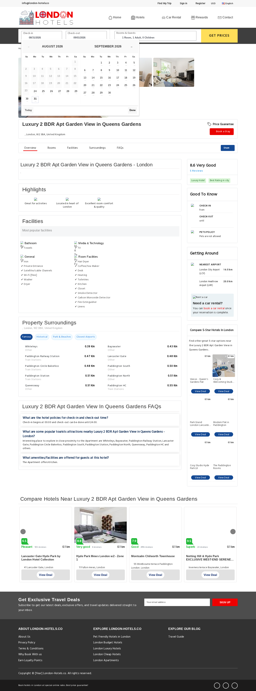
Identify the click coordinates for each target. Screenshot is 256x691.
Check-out (74, 33)
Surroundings (97, 148)
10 (117, 70)
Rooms (52, 148)
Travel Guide (176, 637)
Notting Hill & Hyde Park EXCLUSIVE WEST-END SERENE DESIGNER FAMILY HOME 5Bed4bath (208, 561)
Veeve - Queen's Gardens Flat (199, 380)
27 (59, 91)
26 (51, 91)
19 (134, 77)
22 (101, 85)
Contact (227, 17)
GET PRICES (219, 35)
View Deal (200, 391)
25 (43, 91)
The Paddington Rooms (222, 467)
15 (101, 77)
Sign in (183, 3)
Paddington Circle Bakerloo (46, 445)
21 (93, 85)
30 (27, 98)
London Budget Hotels (107, 642)
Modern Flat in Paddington (221, 424)
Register (200, 3)
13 (85, 77)
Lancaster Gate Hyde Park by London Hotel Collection (40, 557)
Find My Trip (164, 3)
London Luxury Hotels (107, 648)
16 (109, 77)
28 (68, 91)
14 (93, 77)
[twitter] (226, 686)
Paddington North (119, 445)
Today (28, 110)
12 (134, 70)
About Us (24, 637)
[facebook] (217, 686)
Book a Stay (223, 131)
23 (109, 85)
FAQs (120, 148)
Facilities (72, 148)
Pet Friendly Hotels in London (112, 637)
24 (35, 91)
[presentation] (23, 532)
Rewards (201, 17)
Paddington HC (155, 445)
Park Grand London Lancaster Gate (200, 424)
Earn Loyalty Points (30, 660)
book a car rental (214, 308)
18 (125, 77)
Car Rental (173, 17)
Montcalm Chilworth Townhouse (153, 556)
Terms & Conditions (31, 648)
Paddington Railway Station (145, 441)
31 (35, 98)
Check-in (28, 33)
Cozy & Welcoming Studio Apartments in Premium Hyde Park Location (223, 380)
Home (116, 17)
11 (126, 70)
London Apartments (106, 660)
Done (132, 110)
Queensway (138, 445)
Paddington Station (96, 445)
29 (76, 91)
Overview (30, 148)
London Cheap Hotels (107, 654)
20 (85, 85)
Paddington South (73, 445)
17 (117, 77)
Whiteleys (109, 441)
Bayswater (122, 441)
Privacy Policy (26, 642)
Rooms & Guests (125, 33)
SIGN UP (225, 602)
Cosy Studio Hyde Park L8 (199, 467)
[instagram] (235, 686)
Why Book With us (30, 654)
